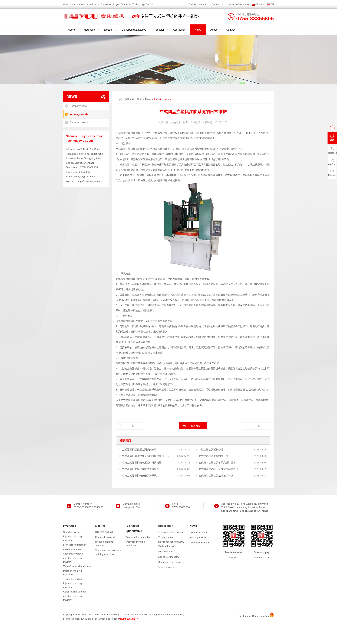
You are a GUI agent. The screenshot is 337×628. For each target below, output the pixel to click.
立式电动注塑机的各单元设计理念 (217, 462)
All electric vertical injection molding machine (105, 541)
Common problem (80, 122)
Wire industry (165, 551)
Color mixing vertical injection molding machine (74, 595)
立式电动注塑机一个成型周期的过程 (218, 469)
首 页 (139, 99)
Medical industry (167, 546)
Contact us (218, 4)
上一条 (130, 426)
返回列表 (195, 425)
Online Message (198, 4)
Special (159, 29)
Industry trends (79, 114)
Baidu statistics (260, 616)
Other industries (167, 567)
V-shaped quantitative (134, 29)
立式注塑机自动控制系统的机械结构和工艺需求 (147, 456)
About (213, 29)
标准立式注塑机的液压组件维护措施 (141, 462)
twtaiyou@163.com (84, 176)
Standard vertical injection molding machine (72, 536)
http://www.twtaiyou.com (90, 181)
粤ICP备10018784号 (129, 619)
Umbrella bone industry (171, 562)
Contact (230, 29)
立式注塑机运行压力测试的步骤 (139, 449)
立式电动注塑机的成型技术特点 (216, 475)
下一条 (256, 426)
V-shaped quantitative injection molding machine (138, 541)
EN (272, 4)
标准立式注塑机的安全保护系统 (139, 475)
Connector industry (168, 556)
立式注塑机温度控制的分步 (213, 456)
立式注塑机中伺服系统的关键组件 (140, 469)
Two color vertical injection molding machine (72, 583)
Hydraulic (89, 29)
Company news (79, 105)
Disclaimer (244, 616)
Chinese (260, 4)
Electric (108, 29)
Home (71, 29)
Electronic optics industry (172, 532)
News (197, 29)
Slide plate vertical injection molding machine (73, 557)
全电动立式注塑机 (104, 532)
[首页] (120, 99)
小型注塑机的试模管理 (211, 449)
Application (179, 29)
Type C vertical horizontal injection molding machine (77, 570)
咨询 (332, 140)
